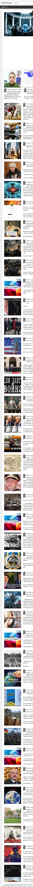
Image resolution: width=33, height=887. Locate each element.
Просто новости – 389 (14, 89)
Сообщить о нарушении (28, 886)
